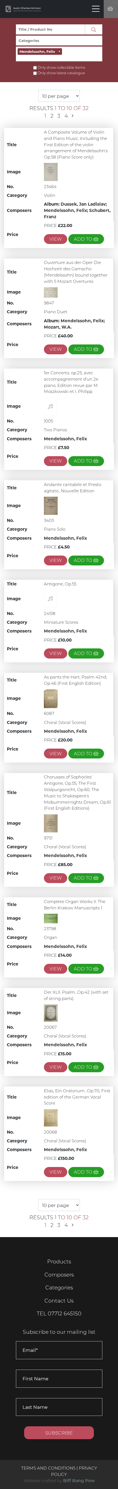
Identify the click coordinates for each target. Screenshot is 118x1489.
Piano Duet (55, 311)
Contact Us (59, 1301)
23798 (50, 928)
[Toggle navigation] (96, 9)
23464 (50, 186)
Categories (59, 1287)
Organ (50, 937)
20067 (50, 1027)
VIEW (55, 239)
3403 (49, 520)
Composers (59, 1275)
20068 (50, 1132)
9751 (48, 838)
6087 (49, 713)
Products (59, 1261)
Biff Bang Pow (79, 1480)
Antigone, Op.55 (60, 584)
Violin (49, 195)
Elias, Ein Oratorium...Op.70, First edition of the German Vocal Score (77, 1097)
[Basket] (111, 9)
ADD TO (83, 239)
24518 (49, 613)
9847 (49, 303)
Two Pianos (55, 429)
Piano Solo (54, 529)
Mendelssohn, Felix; (66, 210)
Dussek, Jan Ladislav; (84, 204)
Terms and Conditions (49, 1468)
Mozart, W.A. (58, 327)
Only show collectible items (61, 67)
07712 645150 (65, 1313)
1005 (48, 421)
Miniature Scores (61, 622)
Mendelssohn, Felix (65, 438)
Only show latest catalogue (61, 73)
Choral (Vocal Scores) (65, 722)
